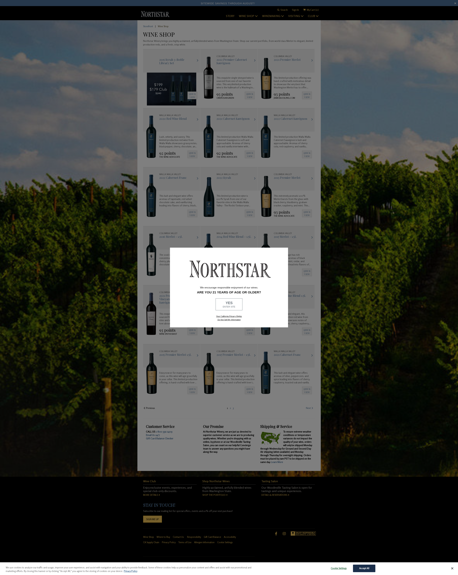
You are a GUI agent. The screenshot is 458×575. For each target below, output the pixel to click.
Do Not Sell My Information (229, 320)
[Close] (452, 568)
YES (229, 304)
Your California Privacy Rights (229, 316)
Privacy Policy (130, 571)
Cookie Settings (339, 568)
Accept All (364, 568)
